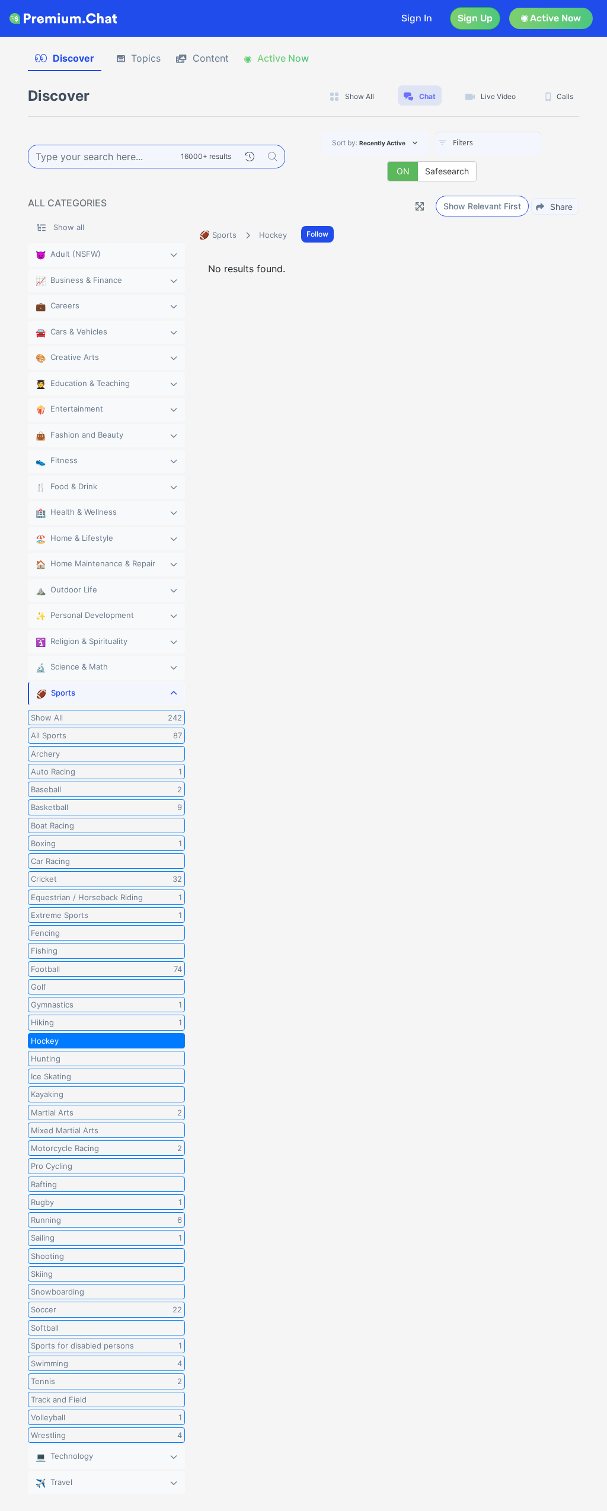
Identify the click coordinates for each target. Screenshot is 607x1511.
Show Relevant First (482, 206)
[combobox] (488, 143)
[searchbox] (506, 143)
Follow (317, 233)
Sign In (416, 18)
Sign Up (475, 18)
